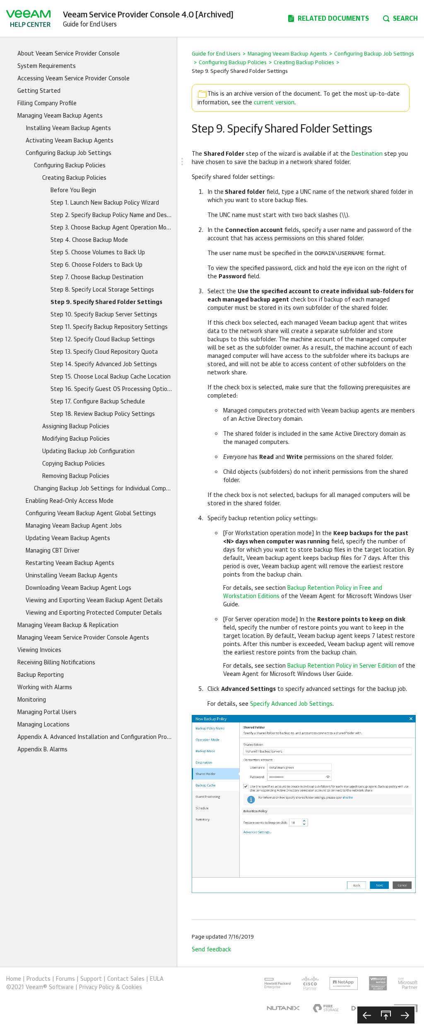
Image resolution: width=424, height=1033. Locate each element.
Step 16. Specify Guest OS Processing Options (112, 389)
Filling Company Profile (47, 103)
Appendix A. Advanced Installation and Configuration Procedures (95, 737)
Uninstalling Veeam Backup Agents (72, 576)
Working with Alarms (44, 687)
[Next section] (404, 1014)
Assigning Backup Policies (75, 427)
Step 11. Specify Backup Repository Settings (109, 327)
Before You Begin (73, 190)
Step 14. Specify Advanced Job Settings (104, 364)
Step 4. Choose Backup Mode (89, 240)
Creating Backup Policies (74, 178)
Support (91, 979)
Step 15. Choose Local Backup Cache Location (111, 377)
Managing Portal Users (47, 712)
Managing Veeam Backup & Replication (67, 625)
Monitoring (31, 700)
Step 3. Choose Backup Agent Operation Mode (112, 228)
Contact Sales (126, 979)
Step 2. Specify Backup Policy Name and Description (112, 215)
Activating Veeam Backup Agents (69, 141)
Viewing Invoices (39, 650)
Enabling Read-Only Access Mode (69, 501)
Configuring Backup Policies (70, 166)
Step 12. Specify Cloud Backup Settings (103, 340)
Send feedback (211, 950)
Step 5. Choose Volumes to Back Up (98, 253)
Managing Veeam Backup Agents (60, 116)
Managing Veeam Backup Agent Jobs (74, 526)
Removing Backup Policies (75, 476)
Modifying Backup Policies (76, 439)
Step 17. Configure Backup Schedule (98, 402)
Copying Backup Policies (73, 464)
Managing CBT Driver (53, 551)
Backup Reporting (40, 675)
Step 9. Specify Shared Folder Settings (106, 302)
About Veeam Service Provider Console (68, 54)
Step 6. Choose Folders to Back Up (96, 265)
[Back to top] (385, 1014)
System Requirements (46, 66)
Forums (65, 979)
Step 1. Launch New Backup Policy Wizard (105, 203)
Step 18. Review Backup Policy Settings (103, 414)
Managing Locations (43, 725)
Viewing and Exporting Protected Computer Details (94, 613)
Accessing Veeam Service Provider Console (73, 79)
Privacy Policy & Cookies (110, 987)
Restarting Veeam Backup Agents (70, 563)
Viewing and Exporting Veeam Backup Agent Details (94, 600)
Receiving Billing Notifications (56, 663)
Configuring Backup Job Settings (68, 153)
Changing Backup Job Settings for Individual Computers (103, 489)
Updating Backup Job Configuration (88, 451)
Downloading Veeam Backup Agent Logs (78, 588)
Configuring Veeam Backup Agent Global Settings (91, 513)
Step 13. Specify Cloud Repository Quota (104, 352)
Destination (367, 154)
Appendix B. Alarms (42, 750)
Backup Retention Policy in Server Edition (342, 666)
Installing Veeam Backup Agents (68, 128)
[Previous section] (366, 1014)
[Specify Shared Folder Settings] (304, 804)
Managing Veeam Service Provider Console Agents (83, 638)
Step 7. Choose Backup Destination (97, 277)
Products (38, 979)
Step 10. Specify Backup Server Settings (104, 315)
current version (274, 103)
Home (13, 979)
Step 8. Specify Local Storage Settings (102, 290)
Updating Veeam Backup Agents (68, 538)
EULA (157, 979)
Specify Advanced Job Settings (291, 704)
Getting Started (38, 91)
